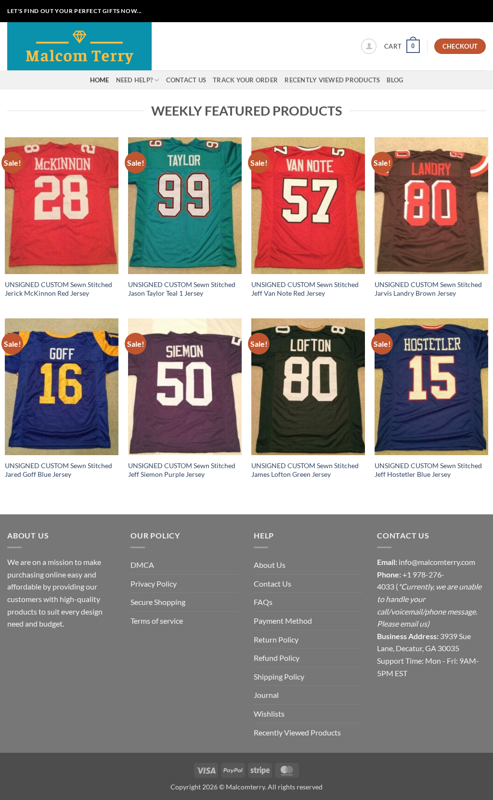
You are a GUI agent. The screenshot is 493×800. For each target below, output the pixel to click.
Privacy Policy (153, 583)
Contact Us (186, 80)
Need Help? (134, 80)
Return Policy (276, 639)
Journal (266, 694)
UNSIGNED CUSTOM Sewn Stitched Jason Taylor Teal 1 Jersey (181, 289)
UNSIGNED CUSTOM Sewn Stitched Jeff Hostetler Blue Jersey (428, 470)
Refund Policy (276, 657)
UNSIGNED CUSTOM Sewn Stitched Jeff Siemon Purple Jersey (181, 470)
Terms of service (156, 620)
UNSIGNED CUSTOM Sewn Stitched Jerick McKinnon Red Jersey (58, 289)
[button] (368, 46)
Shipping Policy (279, 676)
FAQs (263, 601)
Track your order (245, 80)
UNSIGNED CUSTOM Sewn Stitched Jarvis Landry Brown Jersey (428, 289)
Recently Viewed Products (332, 80)
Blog (395, 80)
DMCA (142, 564)
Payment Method (283, 620)
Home (99, 80)
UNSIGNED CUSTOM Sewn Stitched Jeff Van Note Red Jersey (305, 289)
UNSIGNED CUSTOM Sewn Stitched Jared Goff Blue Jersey (58, 470)
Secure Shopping (157, 601)
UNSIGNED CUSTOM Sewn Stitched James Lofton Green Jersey (305, 470)
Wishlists (269, 713)
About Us (269, 564)
